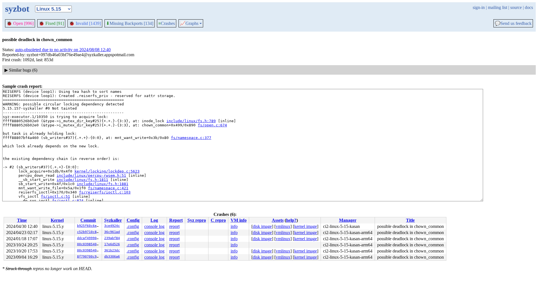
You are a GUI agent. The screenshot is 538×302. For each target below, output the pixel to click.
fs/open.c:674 (212, 125)
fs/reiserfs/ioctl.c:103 (105, 192)
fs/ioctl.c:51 (55, 196)
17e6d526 (112, 244)
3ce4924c (112, 226)
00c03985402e (89, 244)
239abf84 (112, 238)
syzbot (17, 9)
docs (529, 7)
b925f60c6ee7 (89, 226)
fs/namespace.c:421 (108, 188)
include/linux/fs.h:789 (191, 121)
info (234, 226)
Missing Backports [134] (129, 23)
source (516, 7)
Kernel (57, 220)
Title (410, 220)
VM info (239, 220)
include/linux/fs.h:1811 (82, 180)
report (174, 226)
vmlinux (283, 226)
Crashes (166, 23)
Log (154, 220)
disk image (262, 226)
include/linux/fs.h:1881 (102, 184)
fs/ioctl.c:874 (68, 201)
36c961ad (112, 232)
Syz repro (196, 220)
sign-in (479, 7)
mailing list (497, 7)
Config (133, 220)
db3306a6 (112, 256)
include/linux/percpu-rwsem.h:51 (91, 175)
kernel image (305, 226)
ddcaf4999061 (89, 238)
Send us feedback (513, 23)
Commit (88, 220)
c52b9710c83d (89, 232)
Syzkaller (113, 220)
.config (133, 226)
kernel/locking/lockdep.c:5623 (107, 171)
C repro (218, 220)
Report (176, 220)
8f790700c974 (89, 256)
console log (154, 226)
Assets (278, 220)
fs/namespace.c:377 (191, 138)
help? (291, 220)
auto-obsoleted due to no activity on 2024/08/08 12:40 (63, 49)
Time (22, 220)
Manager (347, 220)
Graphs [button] (189, 23)
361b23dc (112, 250)
